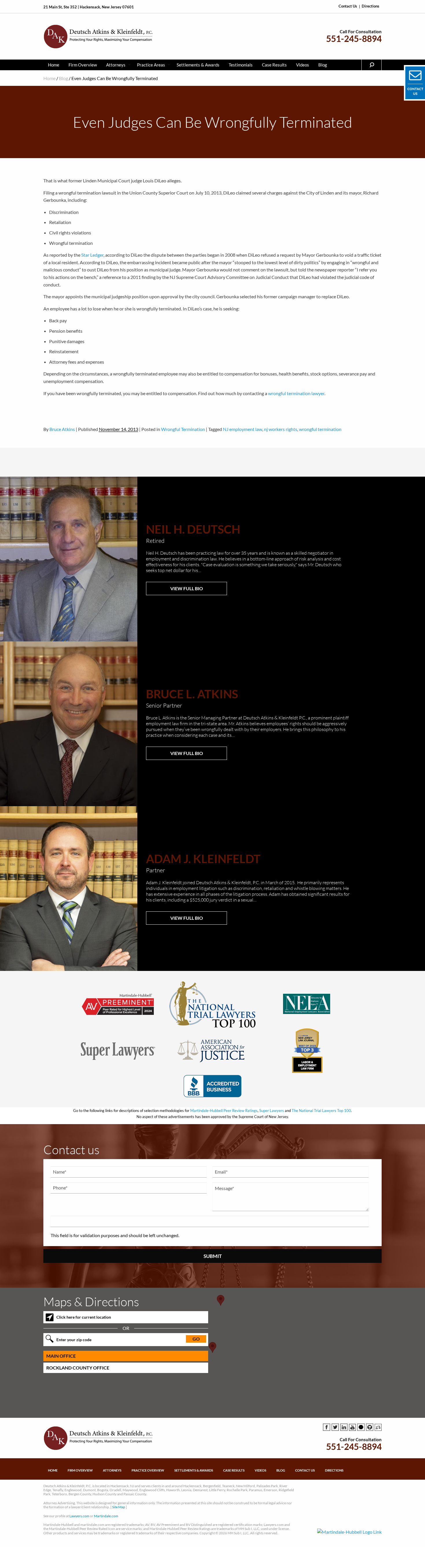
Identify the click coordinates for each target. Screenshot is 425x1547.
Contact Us (348, 6)
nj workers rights (280, 429)
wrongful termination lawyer (296, 393)
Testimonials (241, 64)
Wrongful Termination (183, 429)
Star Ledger (92, 255)
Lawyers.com (79, 1516)
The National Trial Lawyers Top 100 (321, 1110)
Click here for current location (83, 1317)
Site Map (118, 1507)
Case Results (274, 64)
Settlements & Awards (198, 64)
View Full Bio (186, 588)
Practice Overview (148, 1470)
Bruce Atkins (62, 429)
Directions (370, 6)
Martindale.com (106, 1516)
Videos (302, 64)
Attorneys (115, 64)
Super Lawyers (271, 1110)
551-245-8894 (354, 38)
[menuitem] (53, 65)
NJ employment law (242, 429)
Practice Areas (151, 64)
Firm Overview (83, 64)
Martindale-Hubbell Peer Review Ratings (224, 1110)
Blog (322, 64)
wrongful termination (320, 429)
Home (53, 64)
